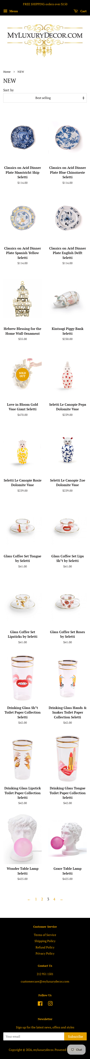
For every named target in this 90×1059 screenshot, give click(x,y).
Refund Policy (45, 947)
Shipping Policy (45, 941)
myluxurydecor (43, 1050)
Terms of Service (45, 935)
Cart (83, 11)
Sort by (8, 90)
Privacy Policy (45, 953)
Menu (13, 11)
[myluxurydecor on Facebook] (40, 1004)
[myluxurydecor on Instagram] (50, 1004)
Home (7, 72)
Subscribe (75, 1036)
